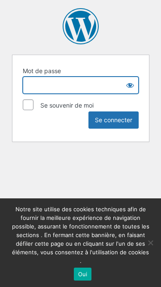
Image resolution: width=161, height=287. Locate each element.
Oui (83, 274)
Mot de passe (42, 70)
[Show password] (130, 85)
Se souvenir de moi (64, 105)
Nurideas (81, 26)
